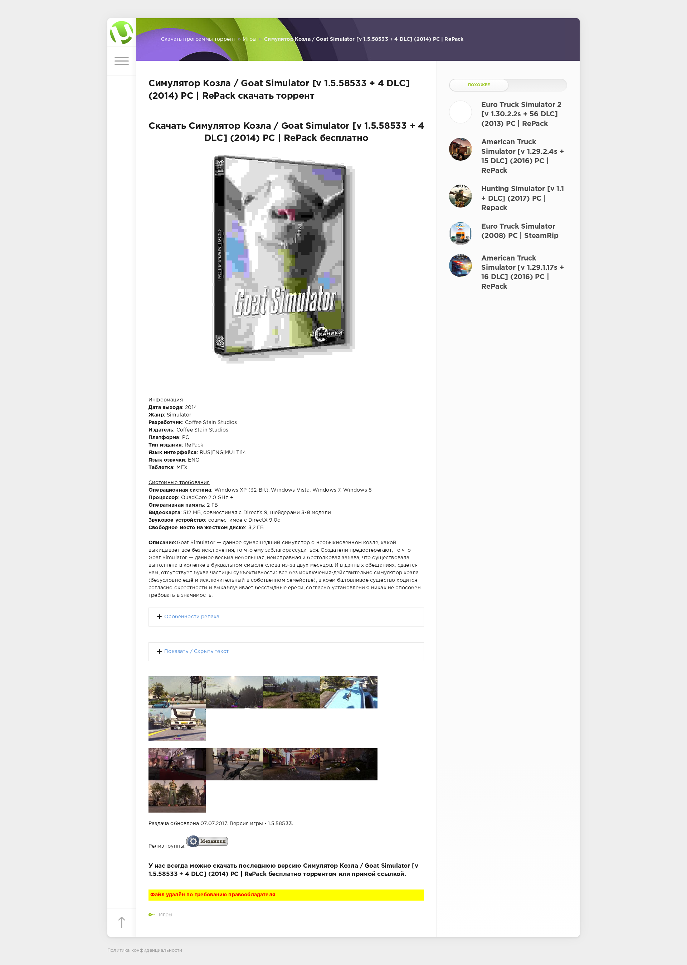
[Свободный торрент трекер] (121, 32)
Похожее (479, 85)
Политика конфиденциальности (144, 950)
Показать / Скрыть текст (196, 651)
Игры (165, 915)
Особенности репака (191, 617)
